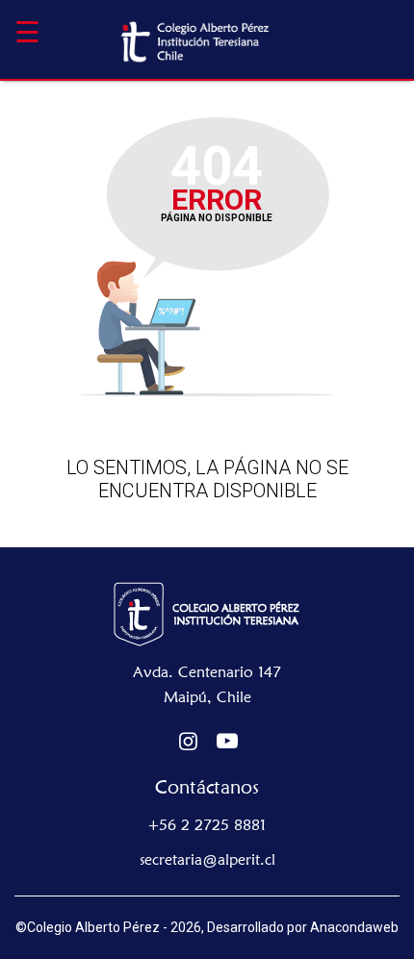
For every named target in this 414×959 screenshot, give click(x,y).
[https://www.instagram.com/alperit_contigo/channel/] (188, 741)
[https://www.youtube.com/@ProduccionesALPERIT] (228, 741)
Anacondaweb (354, 927)
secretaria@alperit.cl (207, 859)
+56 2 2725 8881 (207, 825)
